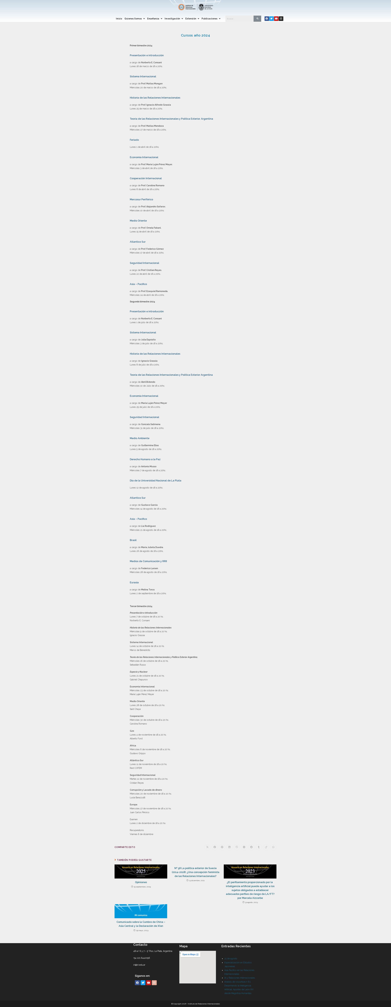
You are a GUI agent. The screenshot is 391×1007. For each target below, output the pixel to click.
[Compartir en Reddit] (251, 847)
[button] (134, 19)
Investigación (172, 18)
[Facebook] (267, 18)
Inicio (119, 18)
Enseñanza (153, 18)
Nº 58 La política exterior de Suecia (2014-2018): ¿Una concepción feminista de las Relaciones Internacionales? (195, 872)
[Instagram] (281, 18)
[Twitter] (271, 18)
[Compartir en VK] (244, 847)
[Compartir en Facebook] (215, 847)
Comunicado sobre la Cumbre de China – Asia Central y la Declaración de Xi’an (141, 924)
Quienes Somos (133, 18)
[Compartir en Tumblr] (259, 847)
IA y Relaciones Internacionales (239, 978)
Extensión (190, 18)
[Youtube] (276, 18)
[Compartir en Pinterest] (222, 847)
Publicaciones (209, 18)
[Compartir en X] (207, 847)
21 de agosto (230, 958)
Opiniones (141, 882)
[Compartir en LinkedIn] (229, 847)
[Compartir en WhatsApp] (273, 847)
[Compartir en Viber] (237, 847)
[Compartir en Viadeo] (266, 847)
